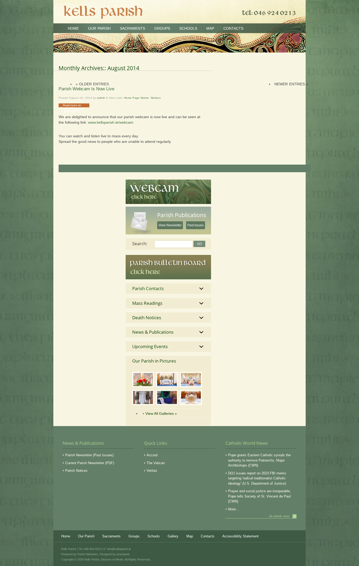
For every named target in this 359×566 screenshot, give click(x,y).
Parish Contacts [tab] (148, 288)
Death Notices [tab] (146, 318)
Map (210, 28)
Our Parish (99, 28)
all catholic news (282, 516)
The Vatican (156, 463)
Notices (156, 97)
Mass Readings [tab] (147, 303)
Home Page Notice (136, 97)
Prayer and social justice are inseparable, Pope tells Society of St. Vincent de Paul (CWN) (259, 496)
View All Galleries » (161, 413)
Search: (139, 243)
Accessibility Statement (240, 536)
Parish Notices (76, 471)
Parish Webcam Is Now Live (86, 88)
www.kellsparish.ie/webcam (110, 122)
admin (101, 97)
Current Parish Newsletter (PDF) (89, 463)
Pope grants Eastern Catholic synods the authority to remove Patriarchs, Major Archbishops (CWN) (259, 460)
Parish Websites (87, 554)
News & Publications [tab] (152, 332)
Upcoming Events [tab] (150, 346)
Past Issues (195, 225)
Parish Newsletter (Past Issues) (89, 455)
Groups (162, 28)
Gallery (173, 536)
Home (73, 28)
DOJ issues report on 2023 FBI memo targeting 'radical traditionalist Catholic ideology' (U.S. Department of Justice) (257, 478)
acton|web (123, 554)
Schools (188, 28)
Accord (152, 455)
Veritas (152, 471)
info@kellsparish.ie (119, 549)
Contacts (233, 28)
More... (233, 509)
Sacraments (132, 28)
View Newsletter (170, 225)
